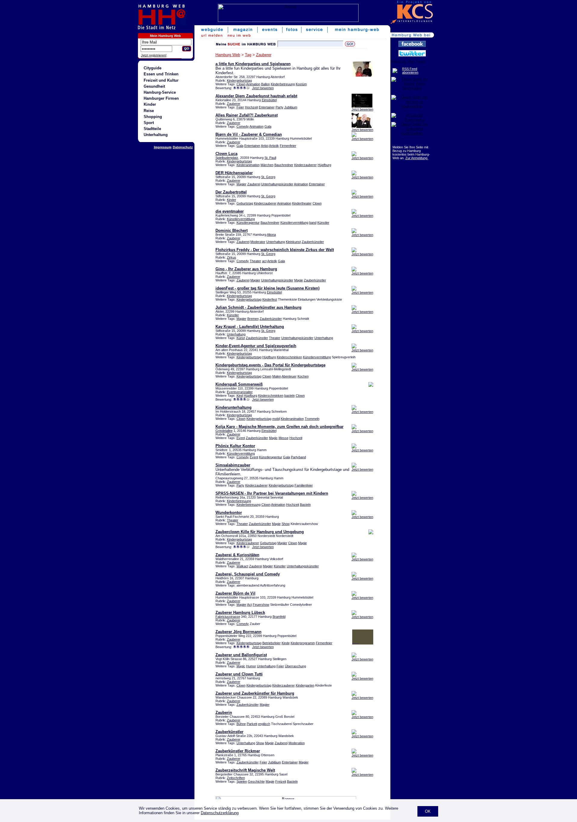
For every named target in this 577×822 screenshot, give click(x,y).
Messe (283, 438)
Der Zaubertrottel (231, 192)
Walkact (242, 566)
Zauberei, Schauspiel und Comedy (247, 574)
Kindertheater (302, 203)
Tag (248, 55)
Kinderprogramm (303, 643)
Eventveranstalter (240, 392)
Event (241, 438)
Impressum (163, 147)
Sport (149, 122)
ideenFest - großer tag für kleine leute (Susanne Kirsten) (267, 288)
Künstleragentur (248, 222)
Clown (241, 84)
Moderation (296, 743)
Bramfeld (279, 616)
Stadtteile (152, 128)
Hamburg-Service (160, 92)
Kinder (150, 104)
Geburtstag (245, 203)
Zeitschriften (236, 778)
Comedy (243, 126)
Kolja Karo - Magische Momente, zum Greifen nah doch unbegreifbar (279, 426)
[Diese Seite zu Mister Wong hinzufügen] (412, 88)
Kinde (286, 643)
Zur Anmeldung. (416, 158)
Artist (264, 145)
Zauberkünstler (313, 242)
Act (249, 604)
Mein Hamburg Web (165, 36)
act (264, 261)
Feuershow (261, 604)
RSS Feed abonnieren (410, 70)
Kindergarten (305, 685)
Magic (273, 438)
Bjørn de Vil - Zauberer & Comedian (248, 134)
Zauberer (263, 55)
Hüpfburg (324, 165)
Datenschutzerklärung (220, 813)
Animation (253, 84)
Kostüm (301, 84)
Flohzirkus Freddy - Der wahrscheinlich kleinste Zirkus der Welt (274, 249)
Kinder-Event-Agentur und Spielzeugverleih (255, 346)
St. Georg (268, 177)
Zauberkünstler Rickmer (237, 751)
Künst (241, 338)
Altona (271, 234)
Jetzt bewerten (263, 88)
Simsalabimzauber (232, 465)
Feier (240, 107)
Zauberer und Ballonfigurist (241, 655)
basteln (289, 395)
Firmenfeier (288, 145)
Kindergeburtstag (239, 80)
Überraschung (295, 666)
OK (428, 811)
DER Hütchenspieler (234, 173)
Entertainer (267, 107)
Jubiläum (290, 107)
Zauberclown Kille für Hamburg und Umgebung (259, 531)
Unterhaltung (156, 134)
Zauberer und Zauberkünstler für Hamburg (254, 693)
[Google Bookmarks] (412, 119)
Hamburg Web (227, 55)
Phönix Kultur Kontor (235, 446)
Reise (149, 110)
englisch (264, 724)
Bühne (241, 724)
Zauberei (253, 184)
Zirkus (231, 257)
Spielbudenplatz (226, 157)
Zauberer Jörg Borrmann (238, 631)
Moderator (257, 242)
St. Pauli (270, 157)
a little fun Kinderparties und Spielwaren (253, 64)
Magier (241, 184)
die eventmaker (229, 211)
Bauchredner (283, 165)
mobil (276, 418)
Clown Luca (226, 153)
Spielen (242, 781)
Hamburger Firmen (161, 98)
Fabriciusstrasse (227, 616)
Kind (240, 395)
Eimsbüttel (269, 100)
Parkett (252, 724)
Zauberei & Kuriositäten (237, 555)
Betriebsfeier (271, 643)
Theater (255, 261)
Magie (298, 280)
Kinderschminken (289, 357)
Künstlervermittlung (241, 219)
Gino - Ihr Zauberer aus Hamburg (246, 269)
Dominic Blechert (231, 230)
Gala (267, 126)
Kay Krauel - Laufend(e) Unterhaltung (249, 326)
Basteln (305, 504)
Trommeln (312, 418)
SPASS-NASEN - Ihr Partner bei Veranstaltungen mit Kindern (271, 493)
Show (286, 524)
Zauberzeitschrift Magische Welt (245, 770)
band (312, 222)
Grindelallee (224, 430)
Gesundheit (154, 86)
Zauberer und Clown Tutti (239, 674)
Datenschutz (183, 147)
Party (279, 107)
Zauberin (223, 712)
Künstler (323, 222)
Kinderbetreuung (283, 84)
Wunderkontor (228, 512)
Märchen (267, 165)
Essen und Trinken (161, 74)
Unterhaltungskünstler (277, 184)
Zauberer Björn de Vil (235, 593)
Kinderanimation (248, 165)
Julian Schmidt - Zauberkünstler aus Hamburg (258, 307)
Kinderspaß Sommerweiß (239, 384)
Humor (251, 666)
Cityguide (152, 68)
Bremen (253, 318)
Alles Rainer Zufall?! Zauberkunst (246, 115)
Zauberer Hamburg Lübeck (240, 612)
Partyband (298, 457)
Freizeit (280, 781)
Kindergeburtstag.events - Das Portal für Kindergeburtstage (270, 365)
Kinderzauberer (305, 165)
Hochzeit (251, 107)
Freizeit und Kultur (161, 80)
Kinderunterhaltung (233, 407)
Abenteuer (289, 376)
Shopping (153, 116)
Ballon (265, 84)
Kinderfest (269, 299)
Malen (276, 376)
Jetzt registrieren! (153, 55)
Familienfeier (304, 485)
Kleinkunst (293, 242)
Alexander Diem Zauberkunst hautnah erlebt (256, 96)
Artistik (274, 145)
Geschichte (256, 781)
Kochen (303, 376)
